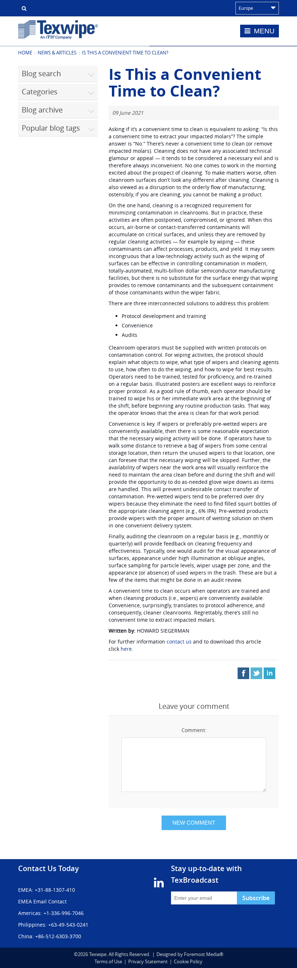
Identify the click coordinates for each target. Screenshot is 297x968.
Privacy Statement (148, 961)
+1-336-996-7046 (63, 913)
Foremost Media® (203, 954)
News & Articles (57, 52)
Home (25, 52)
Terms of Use (108, 961)
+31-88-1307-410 (55, 889)
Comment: (193, 730)
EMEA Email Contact (42, 901)
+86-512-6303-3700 (58, 936)
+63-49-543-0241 (68, 924)
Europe (246, 8)
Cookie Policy (188, 961)
